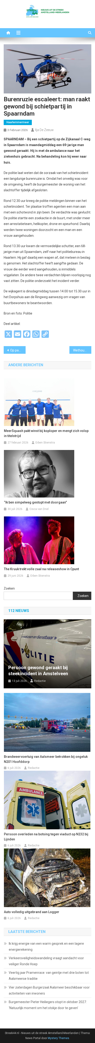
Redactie (40, 681)
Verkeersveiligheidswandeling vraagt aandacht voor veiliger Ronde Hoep (46, 961)
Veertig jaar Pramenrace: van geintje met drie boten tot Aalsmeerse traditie (49, 975)
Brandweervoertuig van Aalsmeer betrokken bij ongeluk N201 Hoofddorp (46, 759)
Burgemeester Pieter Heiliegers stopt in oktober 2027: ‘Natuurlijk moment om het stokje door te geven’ (48, 1005)
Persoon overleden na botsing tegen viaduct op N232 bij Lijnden (46, 836)
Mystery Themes (58, 1038)
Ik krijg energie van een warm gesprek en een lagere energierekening (46, 946)
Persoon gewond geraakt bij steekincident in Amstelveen (38, 670)
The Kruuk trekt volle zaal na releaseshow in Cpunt (41, 569)
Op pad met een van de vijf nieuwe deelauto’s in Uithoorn (18, 350)
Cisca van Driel (39, 509)
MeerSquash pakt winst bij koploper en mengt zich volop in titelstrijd (46, 433)
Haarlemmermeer (17, 122)
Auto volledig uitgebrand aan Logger (31, 912)
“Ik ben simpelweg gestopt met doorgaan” (35, 502)
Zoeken (9, 588)
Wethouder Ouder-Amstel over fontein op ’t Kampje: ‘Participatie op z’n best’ (82, 350)
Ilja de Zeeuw (44, 130)
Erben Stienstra (45, 442)
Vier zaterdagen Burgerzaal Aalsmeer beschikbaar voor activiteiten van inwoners (49, 990)
